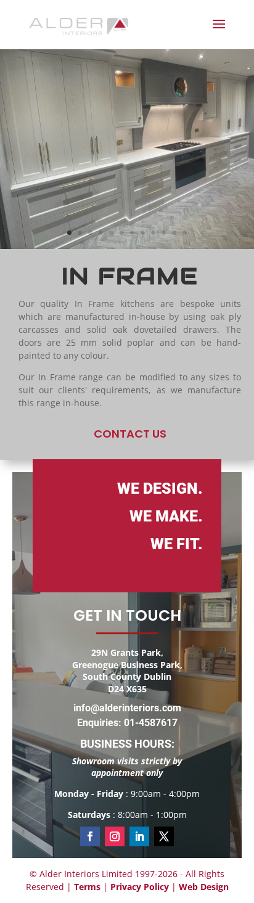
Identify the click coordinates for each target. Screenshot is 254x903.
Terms (87, 887)
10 (164, 233)
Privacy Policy (139, 887)
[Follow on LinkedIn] (139, 836)
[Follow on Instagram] (115, 836)
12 (184, 233)
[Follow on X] (164, 836)
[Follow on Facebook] (90, 836)
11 (174, 233)
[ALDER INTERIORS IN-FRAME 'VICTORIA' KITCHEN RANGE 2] (127, 245)
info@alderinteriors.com (127, 708)
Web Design (204, 887)
